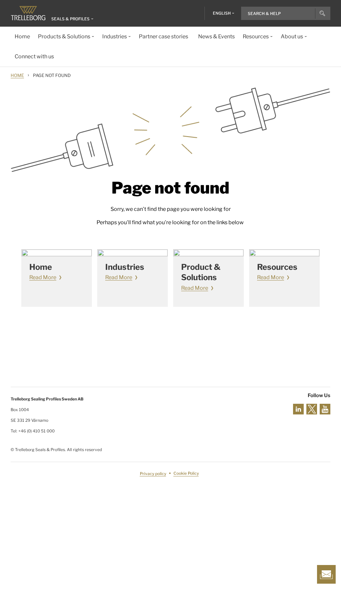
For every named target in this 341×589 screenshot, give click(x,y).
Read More (42, 277)
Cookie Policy (186, 473)
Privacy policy (153, 473)
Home (17, 75)
